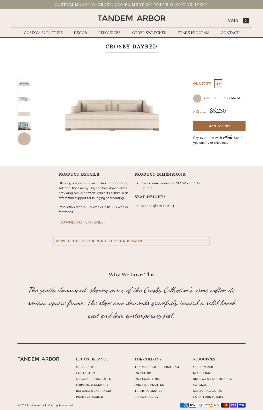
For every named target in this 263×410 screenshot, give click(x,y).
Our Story (143, 373)
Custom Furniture (43, 32)
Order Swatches (149, 32)
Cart (237, 20)
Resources (109, 32)
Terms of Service (149, 391)
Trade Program (193, 32)
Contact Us (86, 373)
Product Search (89, 396)
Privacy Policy (146, 396)
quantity (202, 83)
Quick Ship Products (93, 379)
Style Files (202, 373)
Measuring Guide (207, 391)
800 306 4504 (85, 367)
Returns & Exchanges (94, 391)
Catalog (200, 385)
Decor (80, 32)
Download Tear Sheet (83, 222)
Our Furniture (147, 379)
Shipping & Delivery (92, 385)
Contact (230, 32)
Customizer (203, 367)
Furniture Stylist (208, 396)
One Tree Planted (149, 385)
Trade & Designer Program (157, 367)
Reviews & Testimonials (212, 379)
